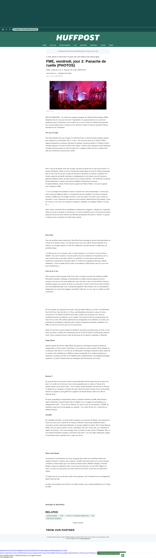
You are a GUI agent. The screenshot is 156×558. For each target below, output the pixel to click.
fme (92, 515)
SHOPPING (83, 45)
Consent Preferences (90, 553)
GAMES (111, 45)
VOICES (103, 45)
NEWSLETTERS (61, 550)
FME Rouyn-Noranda (53, 518)
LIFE (75, 45)
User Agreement (35, 553)
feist (62, 515)
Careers (27, 553)
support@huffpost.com (85, 538)
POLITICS (53, 45)
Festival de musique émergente (77, 515)
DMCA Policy (55, 553)
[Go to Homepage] (122, 555)
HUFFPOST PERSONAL (40, 550)
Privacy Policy (79, 553)
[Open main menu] (3, 29)
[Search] (10, 29)
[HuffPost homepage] (23, 549)
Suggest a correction (78, 522)
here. (97, 57)
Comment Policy (46, 553)
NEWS (44, 45)
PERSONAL (93, 45)
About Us (3, 553)
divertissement (52, 515)
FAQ (73, 538)
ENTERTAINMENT (64, 45)
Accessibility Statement (67, 553)
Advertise (9, 553)
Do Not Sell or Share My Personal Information (112, 553)
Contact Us (15, 553)
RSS (20, 553)
